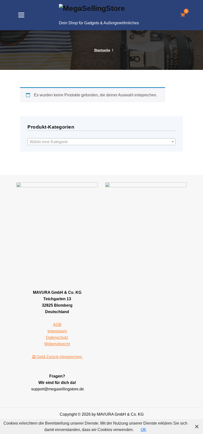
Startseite (102, 50)
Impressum (57, 331)
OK (143, 430)
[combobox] (101, 141)
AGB (57, 325)
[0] (182, 15)
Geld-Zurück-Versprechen (57, 357)
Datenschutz (57, 337)
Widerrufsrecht (57, 344)
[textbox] (101, 141)
